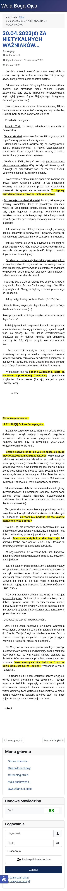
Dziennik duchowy (19, 768)
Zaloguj (33, 869)
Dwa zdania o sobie (20, 788)
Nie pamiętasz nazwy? (17, 881)
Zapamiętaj (15, 851)
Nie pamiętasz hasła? (17, 877)
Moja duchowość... (19, 782)
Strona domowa (18, 761)
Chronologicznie (18, 775)
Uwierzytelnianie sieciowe (36, 859)
